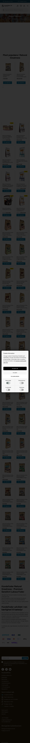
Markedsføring (21, 380)
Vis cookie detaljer (15, 376)
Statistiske (21, 387)
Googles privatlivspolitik (20, 361)
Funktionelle (8, 387)
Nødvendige (8, 380)
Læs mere (5, 362)
